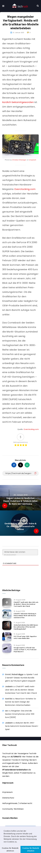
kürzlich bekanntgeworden (18, 102)
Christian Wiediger (19, 160)
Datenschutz (8, 798)
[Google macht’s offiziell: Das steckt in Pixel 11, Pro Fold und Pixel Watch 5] (6, 648)
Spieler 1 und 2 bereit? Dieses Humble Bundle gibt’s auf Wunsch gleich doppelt (21, 677)
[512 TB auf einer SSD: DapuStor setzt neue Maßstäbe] (6, 636)
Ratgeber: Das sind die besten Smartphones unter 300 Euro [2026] (19, 714)
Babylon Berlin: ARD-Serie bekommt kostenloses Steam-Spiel (22, 726)
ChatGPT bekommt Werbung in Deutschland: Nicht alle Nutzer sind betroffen (25, 615)
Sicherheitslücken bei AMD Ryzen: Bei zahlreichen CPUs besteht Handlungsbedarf (26, 627)
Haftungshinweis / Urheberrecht (17, 803)
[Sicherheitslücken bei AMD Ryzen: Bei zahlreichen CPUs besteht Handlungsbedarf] (6, 625)
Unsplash (32, 160)
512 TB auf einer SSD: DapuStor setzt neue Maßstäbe (25, 637)
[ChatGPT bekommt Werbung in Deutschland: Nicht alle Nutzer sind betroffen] (6, 614)
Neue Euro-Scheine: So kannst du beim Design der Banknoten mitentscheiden (20, 702)
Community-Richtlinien (13, 809)
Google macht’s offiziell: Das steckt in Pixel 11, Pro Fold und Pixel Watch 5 (25, 649)
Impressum (7, 792)
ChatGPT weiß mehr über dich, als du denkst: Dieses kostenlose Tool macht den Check (26, 604)
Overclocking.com (25, 189)
